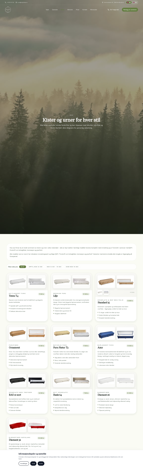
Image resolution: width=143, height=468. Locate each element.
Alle (22, 266)
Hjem (47, 10)
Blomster (70, 10)
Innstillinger (23, 463)
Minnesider (93, 10)
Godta (41, 463)
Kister (62, 10)
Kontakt (84, 10)
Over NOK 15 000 (72, 266)
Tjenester (55, 10)
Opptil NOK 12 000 (36, 266)
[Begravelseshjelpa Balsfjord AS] (8, 10)
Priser (77, 10)
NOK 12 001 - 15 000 (54, 266)
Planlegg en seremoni (129, 10)
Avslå (33, 463)
